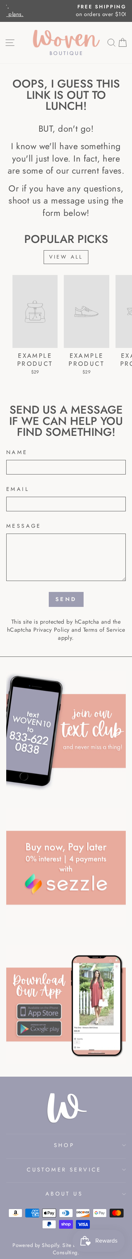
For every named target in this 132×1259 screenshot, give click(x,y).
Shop (64, 1145)
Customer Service (64, 1170)
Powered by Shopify (35, 1245)
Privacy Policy (51, 629)
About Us (64, 1194)
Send (66, 599)
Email (17, 489)
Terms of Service (104, 629)
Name (17, 452)
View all (66, 256)
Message (23, 526)
